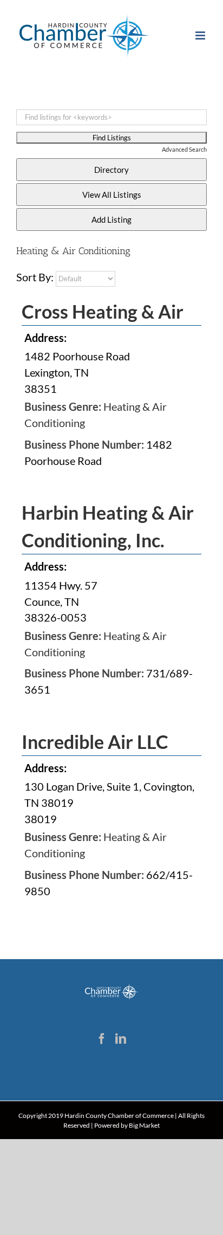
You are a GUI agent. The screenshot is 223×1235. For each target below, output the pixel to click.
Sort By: (35, 276)
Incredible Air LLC (95, 741)
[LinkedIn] (120, 1038)
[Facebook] (101, 1038)
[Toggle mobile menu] (201, 35)
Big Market (144, 1125)
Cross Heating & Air (102, 311)
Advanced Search (184, 149)
